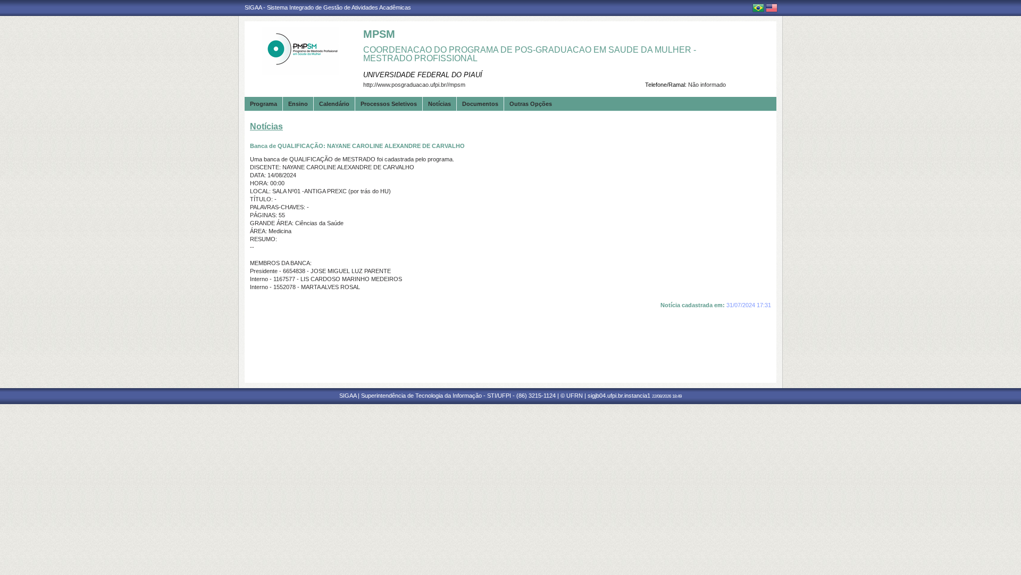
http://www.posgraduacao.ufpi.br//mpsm (414, 84)
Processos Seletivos (389, 104)
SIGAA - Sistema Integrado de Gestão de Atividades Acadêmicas (328, 7)
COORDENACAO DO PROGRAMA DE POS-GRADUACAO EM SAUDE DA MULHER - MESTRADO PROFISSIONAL (529, 54)
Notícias (439, 104)
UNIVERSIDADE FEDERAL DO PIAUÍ (422, 75)
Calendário (334, 104)
